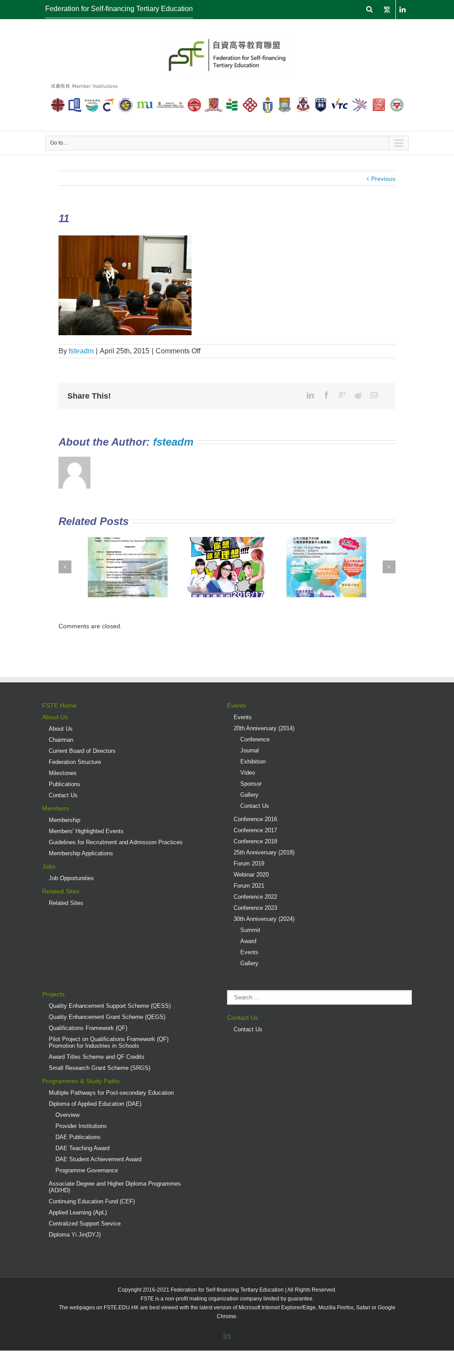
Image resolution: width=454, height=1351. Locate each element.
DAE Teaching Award (82, 1148)
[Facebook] (326, 395)
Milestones (63, 773)
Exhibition (253, 761)
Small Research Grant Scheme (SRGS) (99, 1068)
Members (55, 808)
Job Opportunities (71, 878)
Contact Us (63, 795)
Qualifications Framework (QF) (88, 1028)
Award (248, 941)
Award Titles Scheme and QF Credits (97, 1056)
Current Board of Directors (82, 751)
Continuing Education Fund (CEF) (92, 1201)
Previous (383, 178)
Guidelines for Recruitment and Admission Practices (116, 842)
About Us (55, 717)
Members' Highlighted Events (86, 831)
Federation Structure (75, 762)
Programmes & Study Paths (81, 1081)
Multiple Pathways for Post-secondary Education (111, 1092)
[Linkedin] (310, 395)
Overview (67, 1115)
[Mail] (374, 395)
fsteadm (81, 351)
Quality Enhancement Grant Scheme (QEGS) (107, 1017)
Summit (250, 930)
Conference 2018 (255, 841)
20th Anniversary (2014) (264, 728)
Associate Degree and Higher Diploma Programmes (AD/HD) (115, 1187)
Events (236, 705)
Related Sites (60, 891)
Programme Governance (86, 1170)
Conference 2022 (255, 896)
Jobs (48, 866)
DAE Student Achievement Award (98, 1159)
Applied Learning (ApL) (78, 1212)
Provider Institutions (81, 1126)
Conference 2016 (255, 819)
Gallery (249, 794)
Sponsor (251, 783)
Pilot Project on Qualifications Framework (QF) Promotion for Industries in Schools (108, 1042)
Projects (53, 994)
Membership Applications (81, 853)
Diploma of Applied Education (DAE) (95, 1103)
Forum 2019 (249, 863)
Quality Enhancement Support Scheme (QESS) (110, 1005)
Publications (64, 784)
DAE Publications (78, 1137)
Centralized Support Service (85, 1223)
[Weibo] (358, 395)
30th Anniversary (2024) (264, 919)
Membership (64, 820)
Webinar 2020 (251, 874)
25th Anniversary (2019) (264, 852)
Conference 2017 (255, 830)
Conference (255, 739)
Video (247, 772)
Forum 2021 (249, 885)
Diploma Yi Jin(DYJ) (75, 1234)
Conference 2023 (255, 908)
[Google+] (342, 395)
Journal (249, 750)
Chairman (61, 739)
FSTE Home (59, 705)
